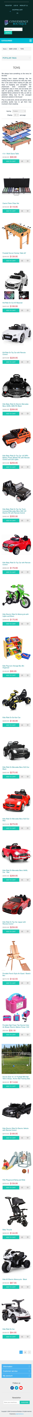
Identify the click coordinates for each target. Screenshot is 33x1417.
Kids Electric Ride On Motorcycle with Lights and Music (16, 615)
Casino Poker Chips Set (11, 203)
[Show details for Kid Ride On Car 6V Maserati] (16, 285)
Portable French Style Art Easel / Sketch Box (16, 974)
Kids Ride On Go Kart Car (11, 717)
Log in (16, 5)
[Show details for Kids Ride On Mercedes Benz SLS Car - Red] (16, 801)
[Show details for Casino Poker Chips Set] (16, 185)
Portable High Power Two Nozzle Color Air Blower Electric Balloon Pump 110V (16, 1026)
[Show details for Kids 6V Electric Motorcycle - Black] (16, 1261)
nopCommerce (20, 1414)
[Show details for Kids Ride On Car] (16, 1311)
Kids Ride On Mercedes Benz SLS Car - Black (16, 768)
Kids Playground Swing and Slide (14, 1180)
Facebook (12, 1388)
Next (29, 1352)
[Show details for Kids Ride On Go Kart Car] (16, 700)
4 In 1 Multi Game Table (11, 153)
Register (8, 5)
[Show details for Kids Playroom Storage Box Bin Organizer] (16, 648)
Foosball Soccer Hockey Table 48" (14, 253)
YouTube (21, 1388)
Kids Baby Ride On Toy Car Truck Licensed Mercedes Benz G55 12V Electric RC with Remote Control (14, 511)
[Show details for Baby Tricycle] (16, 1212)
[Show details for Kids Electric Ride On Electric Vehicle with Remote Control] (16, 1111)
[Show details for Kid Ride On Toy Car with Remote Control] (16, 335)
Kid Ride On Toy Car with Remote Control (14, 353)
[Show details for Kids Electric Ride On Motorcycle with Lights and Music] (16, 596)
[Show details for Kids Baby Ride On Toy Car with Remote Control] (16, 545)
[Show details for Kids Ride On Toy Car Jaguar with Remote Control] (16, 904)
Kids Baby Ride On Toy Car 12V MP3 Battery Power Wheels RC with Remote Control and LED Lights (16, 457)
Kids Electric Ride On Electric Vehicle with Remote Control (15, 1129)
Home (5, 49)
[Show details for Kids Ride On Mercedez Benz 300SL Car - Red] (16, 853)
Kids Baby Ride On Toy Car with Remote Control (16, 563)
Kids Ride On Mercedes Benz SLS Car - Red (16, 820)
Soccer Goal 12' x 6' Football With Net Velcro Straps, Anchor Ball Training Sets (16, 1078)
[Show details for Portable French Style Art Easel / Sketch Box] (16, 956)
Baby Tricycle (7, 1230)
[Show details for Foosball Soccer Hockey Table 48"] (16, 235)
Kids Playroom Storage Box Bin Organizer (13, 667)
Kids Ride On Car (9, 1329)
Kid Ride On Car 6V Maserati (12, 303)
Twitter (16, 1388)
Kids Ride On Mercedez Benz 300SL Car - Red (15, 871)
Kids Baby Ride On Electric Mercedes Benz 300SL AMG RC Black (16, 405)
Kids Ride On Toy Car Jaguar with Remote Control (14, 923)
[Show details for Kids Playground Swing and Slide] (16, 1162)
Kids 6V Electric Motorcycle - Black (15, 1279)
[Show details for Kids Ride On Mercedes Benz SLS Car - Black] (16, 749)
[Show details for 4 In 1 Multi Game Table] (16, 136)
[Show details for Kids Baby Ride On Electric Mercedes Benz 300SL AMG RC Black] (16, 386)
